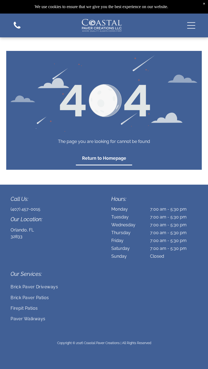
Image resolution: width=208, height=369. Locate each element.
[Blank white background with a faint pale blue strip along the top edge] (17, 28)
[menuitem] (104, 287)
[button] (191, 25)
